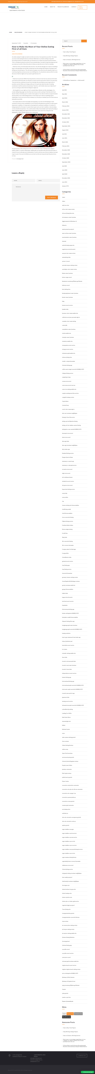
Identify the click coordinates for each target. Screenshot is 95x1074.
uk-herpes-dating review (68, 929)
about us (52, 6)
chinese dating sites (67, 357)
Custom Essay (65, 405)
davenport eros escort (67, 433)
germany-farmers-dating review (70, 577)
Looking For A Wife (67, 713)
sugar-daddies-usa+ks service (69, 833)
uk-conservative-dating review (69, 925)
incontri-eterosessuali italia (69, 661)
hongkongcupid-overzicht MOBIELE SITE (72, 629)
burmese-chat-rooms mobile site (70, 313)
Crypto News (65, 401)
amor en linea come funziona (69, 233)
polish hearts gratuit (67, 777)
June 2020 (64, 170)
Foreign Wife (65, 553)
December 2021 (66, 114)
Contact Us (82, 1055)
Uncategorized (18, 32)
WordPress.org (66, 1017)
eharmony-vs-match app (68, 461)
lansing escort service (67, 701)
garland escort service (67, 561)
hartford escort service (68, 601)
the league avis (65, 885)
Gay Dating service (66, 569)
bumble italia (65, 309)
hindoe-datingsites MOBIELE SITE (70, 613)
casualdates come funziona (68, 329)
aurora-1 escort (66, 261)
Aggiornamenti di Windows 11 (69, 221)
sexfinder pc (65, 813)
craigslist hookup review (68, 397)
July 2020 (64, 166)
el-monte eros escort (67, 469)
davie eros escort (66, 437)
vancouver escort (66, 957)
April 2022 (64, 98)
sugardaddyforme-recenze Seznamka (71, 861)
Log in (64, 1013)
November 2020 (66, 154)
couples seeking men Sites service (70, 393)
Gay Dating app (66, 565)
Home (45, 6)
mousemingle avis (66, 721)
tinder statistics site (67, 897)
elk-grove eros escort (67, 485)
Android (64, 241)
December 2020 (66, 150)
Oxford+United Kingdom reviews (70, 761)
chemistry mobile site (67, 341)
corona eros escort (66, 381)
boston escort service (67, 305)
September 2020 (66, 162)
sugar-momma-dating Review (69, 857)
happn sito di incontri (67, 597)
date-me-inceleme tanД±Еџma (69, 413)
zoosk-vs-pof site (66, 997)
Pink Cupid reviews (66, 773)
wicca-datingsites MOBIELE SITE (70, 973)
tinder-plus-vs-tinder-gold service (70, 901)
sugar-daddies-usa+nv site (68, 841)
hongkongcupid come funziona (69, 625)
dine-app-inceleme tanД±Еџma (69, 445)
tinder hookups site (67, 893)
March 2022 (65, 102)
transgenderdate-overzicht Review (70, 917)
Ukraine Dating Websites (68, 937)
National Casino (66, 729)
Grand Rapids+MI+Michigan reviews (71, 581)
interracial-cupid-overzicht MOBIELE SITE (72, 689)
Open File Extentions (67, 753)
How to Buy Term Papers (69, 51)
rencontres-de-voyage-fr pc (69, 793)
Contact (73, 6)
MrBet (63, 725)
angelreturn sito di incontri (68, 249)
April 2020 (64, 174)
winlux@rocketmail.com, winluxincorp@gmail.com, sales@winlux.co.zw (67, 1)
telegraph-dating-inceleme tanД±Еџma (71, 873)
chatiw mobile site (66, 333)
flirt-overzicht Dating (67, 541)
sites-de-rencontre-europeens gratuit (71, 817)
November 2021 (66, 118)
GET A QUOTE (81, 7)
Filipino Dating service (67, 521)
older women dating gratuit (69, 737)
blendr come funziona (67, 297)
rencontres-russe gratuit (68, 801)
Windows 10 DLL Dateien (68, 977)
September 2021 (66, 126)
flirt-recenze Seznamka (68, 545)
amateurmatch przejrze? (68, 229)
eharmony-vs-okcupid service (69, 465)
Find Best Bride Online (67, 525)
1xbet (63, 197)
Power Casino (65, 781)
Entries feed (70, 1013)
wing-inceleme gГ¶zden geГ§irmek (70, 985)
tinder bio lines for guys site (69, 889)
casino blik (64, 325)
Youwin (64, 989)
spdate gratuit (65, 825)
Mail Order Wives (66, 717)
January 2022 (65, 110)
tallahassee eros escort (67, 865)
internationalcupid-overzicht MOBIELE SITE (73, 685)
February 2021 (65, 146)
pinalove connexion (67, 769)
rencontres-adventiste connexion (70, 785)
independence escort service (69, 673)
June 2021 (64, 138)
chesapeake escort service (68, 345)
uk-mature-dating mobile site (69, 933)
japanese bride (65, 697)
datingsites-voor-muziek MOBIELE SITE (71, 429)
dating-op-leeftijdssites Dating (69, 421)
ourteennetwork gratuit (68, 757)
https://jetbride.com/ (67, 641)
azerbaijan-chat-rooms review (69, 269)
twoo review (65, 921)
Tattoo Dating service (67, 869)
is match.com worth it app (68, 693)
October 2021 (65, 122)
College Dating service (67, 373)
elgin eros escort (66, 473)
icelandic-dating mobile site (69, 653)
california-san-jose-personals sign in (71, 317)
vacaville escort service (68, 953)
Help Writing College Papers (70, 55)
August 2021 (65, 130)
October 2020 (65, 158)
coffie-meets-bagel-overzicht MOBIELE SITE (73, 369)
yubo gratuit (65, 993)
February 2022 (65, 106)
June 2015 (64, 182)
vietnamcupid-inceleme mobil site (70, 961)
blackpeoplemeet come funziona (70, 293)
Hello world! (81, 80)
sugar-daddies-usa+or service (69, 845)
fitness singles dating (67, 529)
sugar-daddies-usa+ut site (68, 853)
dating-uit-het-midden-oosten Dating (71, 425)
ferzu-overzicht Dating (68, 517)
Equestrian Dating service (68, 489)
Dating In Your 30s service (68, 417)
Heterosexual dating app (68, 609)
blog (63, 301)
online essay (65, 749)
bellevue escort (66, 285)
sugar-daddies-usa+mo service (69, 837)
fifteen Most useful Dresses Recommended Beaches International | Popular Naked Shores (75, 70)
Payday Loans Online (67, 765)
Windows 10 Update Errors (68, 981)
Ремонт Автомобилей (67, 1001)
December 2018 (66, 178)
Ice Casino (64, 649)
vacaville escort (66, 949)
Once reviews (65, 741)
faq (63, 501)
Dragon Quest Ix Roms (67, 457)
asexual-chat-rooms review (68, 253)
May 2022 (64, 94)
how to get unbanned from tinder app (71, 637)
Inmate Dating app (66, 677)
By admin (26, 43)
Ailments (64, 225)
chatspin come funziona (68, 337)
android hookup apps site (68, 245)
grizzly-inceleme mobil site (68, 585)
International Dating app (68, 681)
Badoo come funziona (67, 273)
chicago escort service (67, 349)
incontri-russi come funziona (69, 665)
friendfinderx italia (66, 557)
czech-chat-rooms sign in (68, 409)
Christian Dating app (67, 365)
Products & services (63, 6)
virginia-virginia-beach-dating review (71, 969)
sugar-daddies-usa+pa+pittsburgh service (72, 849)
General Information (67, 573)
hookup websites (66, 633)
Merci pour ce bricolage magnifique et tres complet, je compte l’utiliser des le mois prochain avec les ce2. (74, 64)
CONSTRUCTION (66, 377)
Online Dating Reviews (67, 745)
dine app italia (65, 441)
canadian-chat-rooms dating (69, 321)
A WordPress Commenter (69, 80)
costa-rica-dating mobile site (69, 389)
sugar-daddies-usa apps (68, 829)
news (63, 733)
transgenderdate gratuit (68, 913)
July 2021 (64, 134)
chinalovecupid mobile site (68, 353)
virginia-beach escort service (69, 965)
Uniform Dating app (67, 945)
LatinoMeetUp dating (67, 709)
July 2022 (64, 90)
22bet (63, 201)
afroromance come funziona (69, 217)
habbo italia (65, 593)
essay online (65, 497)
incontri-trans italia (67, 669)
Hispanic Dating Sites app (68, 621)
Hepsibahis (64, 605)
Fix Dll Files (65, 533)
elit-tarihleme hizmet (67, 477)
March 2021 (65, 142)
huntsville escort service (68, 645)
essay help (64, 493)
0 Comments (34, 43)
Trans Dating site (66, 909)
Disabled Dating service (68, 453)
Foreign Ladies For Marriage (69, 549)
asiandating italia (66, 257)
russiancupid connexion (68, 805)
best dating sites (66, 289)
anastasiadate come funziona (69, 237)
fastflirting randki (66, 509)
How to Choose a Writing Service (71, 59)
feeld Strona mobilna (67, 513)
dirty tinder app (66, 449)
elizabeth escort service (68, 481)
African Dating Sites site (68, 213)
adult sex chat (65, 205)
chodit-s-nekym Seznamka (68, 361)
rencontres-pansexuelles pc (69, 797)
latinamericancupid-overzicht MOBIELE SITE (73, 705)
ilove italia (64, 657)
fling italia (64, 537)
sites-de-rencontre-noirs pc (69, 821)
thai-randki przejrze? (67, 877)
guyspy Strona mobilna (67, 589)
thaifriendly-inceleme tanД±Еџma (70, 881)
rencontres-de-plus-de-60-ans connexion (72, 789)
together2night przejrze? (68, 905)
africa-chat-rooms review (68, 209)
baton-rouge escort (67, 277)
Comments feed (78, 1013)
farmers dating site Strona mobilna (70, 505)
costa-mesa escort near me (68, 385)
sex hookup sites (66, 809)
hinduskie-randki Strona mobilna (70, 617)
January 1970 (65, 186)
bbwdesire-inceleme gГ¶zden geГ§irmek (72, 281)
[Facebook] (86, 1)
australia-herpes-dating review (69, 265)
